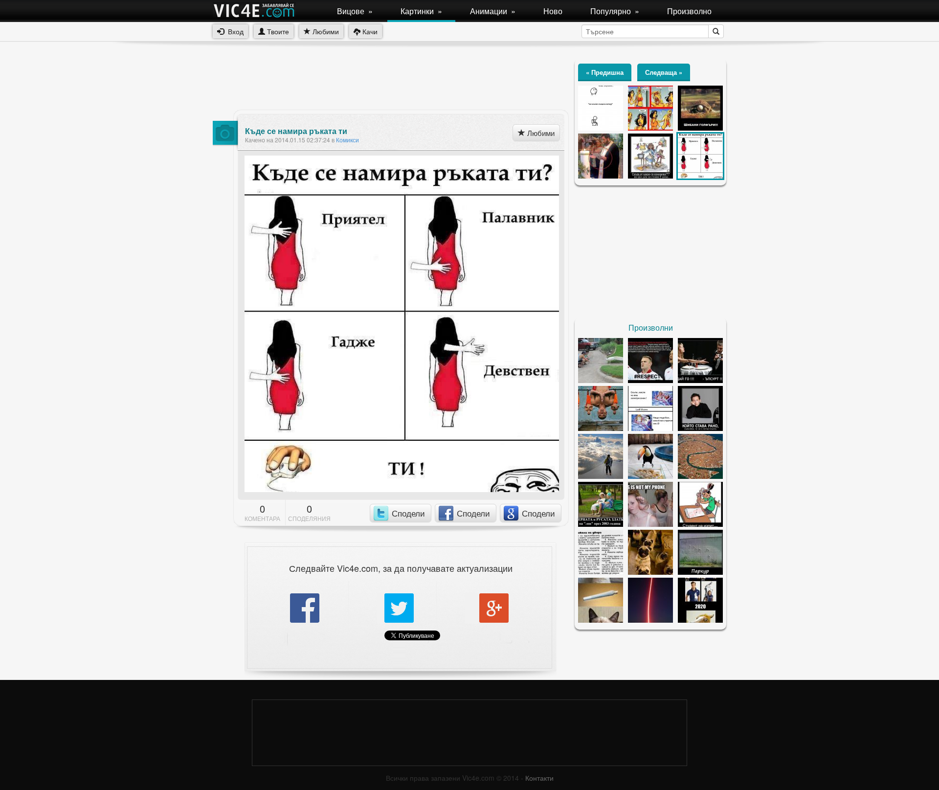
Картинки (421, 11)
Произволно (689, 11)
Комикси (347, 139)
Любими (325, 31)
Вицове (355, 11)
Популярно (614, 11)
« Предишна (605, 72)
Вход (234, 31)
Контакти (539, 778)
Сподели (408, 513)
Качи (369, 31)
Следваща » (663, 72)
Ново (552, 11)
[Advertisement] (391, 81)
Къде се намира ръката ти (296, 131)
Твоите (277, 31)
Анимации (492, 11)
